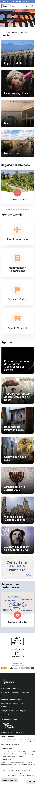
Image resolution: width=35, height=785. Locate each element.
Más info (23, 744)
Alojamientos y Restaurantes (17, 269)
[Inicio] (8, 6)
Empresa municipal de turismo (12, 732)
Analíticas (7, 759)
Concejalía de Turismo (10, 688)
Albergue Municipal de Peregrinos (14, 711)
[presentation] (4, 2)
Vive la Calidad (17, 328)
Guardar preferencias (9, 780)
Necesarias (7, 749)
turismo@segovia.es (9, 719)
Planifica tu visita (17, 239)
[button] (6, 209)
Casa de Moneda (7, 715)
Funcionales (7, 767)
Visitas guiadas (17, 299)
